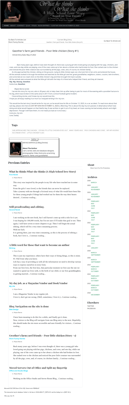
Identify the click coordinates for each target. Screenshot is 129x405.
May (92, 203)
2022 (89, 199)
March (94, 182)
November (95, 189)
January (94, 187)
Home (6, 25)
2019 (89, 265)
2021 (89, 246)
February (95, 201)
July (93, 208)
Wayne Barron (29, 143)
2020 (89, 251)
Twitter (90, 306)
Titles (34, 25)
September (95, 255)
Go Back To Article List (112, 41)
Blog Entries (43, 25)
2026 (89, 180)
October (95, 271)
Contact (20, 25)
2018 (89, 293)
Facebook (91, 308)
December (95, 294)
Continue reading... (29, 197)
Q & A (28, 25)
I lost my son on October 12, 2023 (65, 25)
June (93, 206)
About (13, 25)
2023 (89, 185)
